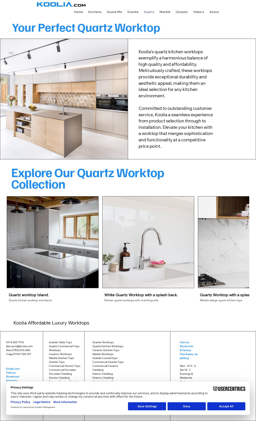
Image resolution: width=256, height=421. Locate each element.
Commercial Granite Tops (108, 362)
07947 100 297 (22, 354)
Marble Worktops (103, 354)
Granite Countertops (105, 358)
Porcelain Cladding (60, 373)
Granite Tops (57, 362)
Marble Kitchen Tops (61, 358)
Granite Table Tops (60, 342)
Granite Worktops (103, 342)
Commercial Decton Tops (64, 366)
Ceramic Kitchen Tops (105, 350)
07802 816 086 (21, 350)
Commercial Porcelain (62, 370)
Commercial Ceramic (105, 366)
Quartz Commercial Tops (64, 346)
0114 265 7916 (15, 342)
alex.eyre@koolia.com (19, 346)
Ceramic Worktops (60, 354)
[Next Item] (243, 255)
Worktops (55, 350)
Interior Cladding (102, 373)
